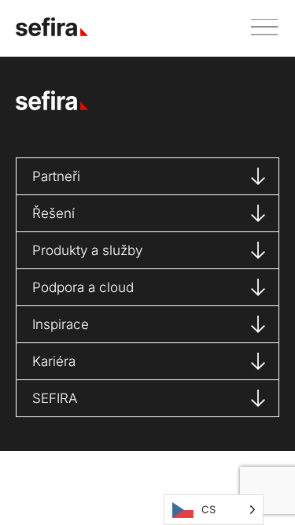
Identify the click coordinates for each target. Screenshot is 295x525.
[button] (258, 27)
